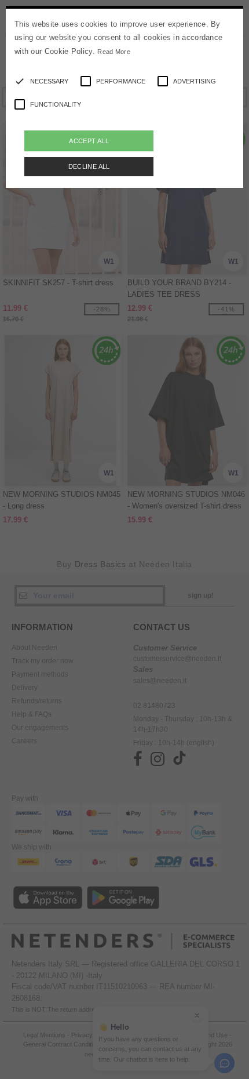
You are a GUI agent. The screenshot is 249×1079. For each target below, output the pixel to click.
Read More (113, 51)
